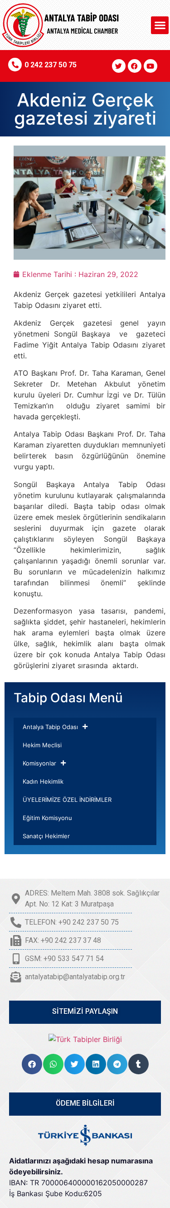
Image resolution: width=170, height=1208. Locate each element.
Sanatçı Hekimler (46, 836)
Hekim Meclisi (42, 745)
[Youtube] (150, 66)
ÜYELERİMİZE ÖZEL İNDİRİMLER (67, 799)
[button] (160, 25)
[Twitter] (119, 66)
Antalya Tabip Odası (50, 726)
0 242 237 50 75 (50, 64)
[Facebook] (134, 66)
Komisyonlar (39, 763)
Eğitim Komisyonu (47, 817)
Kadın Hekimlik (43, 781)
